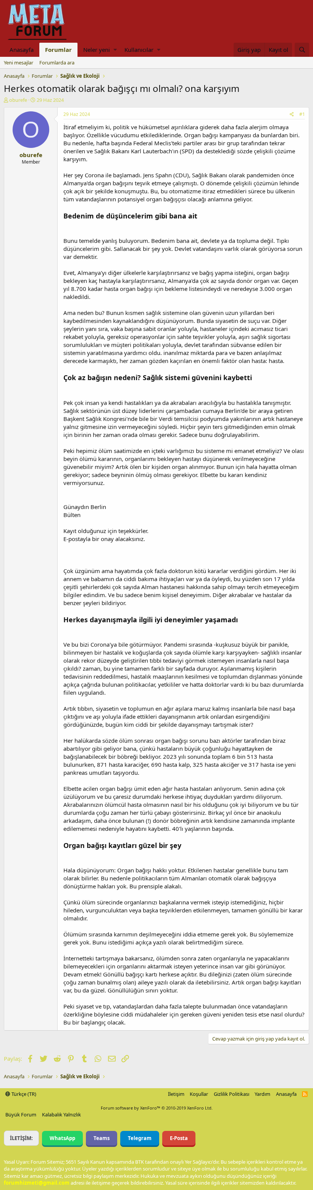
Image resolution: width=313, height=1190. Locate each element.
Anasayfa (22, 49)
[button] (115, 50)
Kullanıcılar (138, 49)
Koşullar (199, 1093)
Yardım (262, 1093)
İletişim (176, 1093)
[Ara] (302, 50)
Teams (102, 1138)
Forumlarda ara (56, 62)
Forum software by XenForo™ (157, 1108)
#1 (302, 114)
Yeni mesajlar (18, 62)
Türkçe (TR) (23, 1093)
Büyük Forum (20, 1114)
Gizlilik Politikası (231, 1093)
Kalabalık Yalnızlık (61, 1114)
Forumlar (58, 49)
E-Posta (179, 1138)
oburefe (18, 99)
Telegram (140, 1138)
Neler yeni (96, 49)
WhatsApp (62, 1138)
